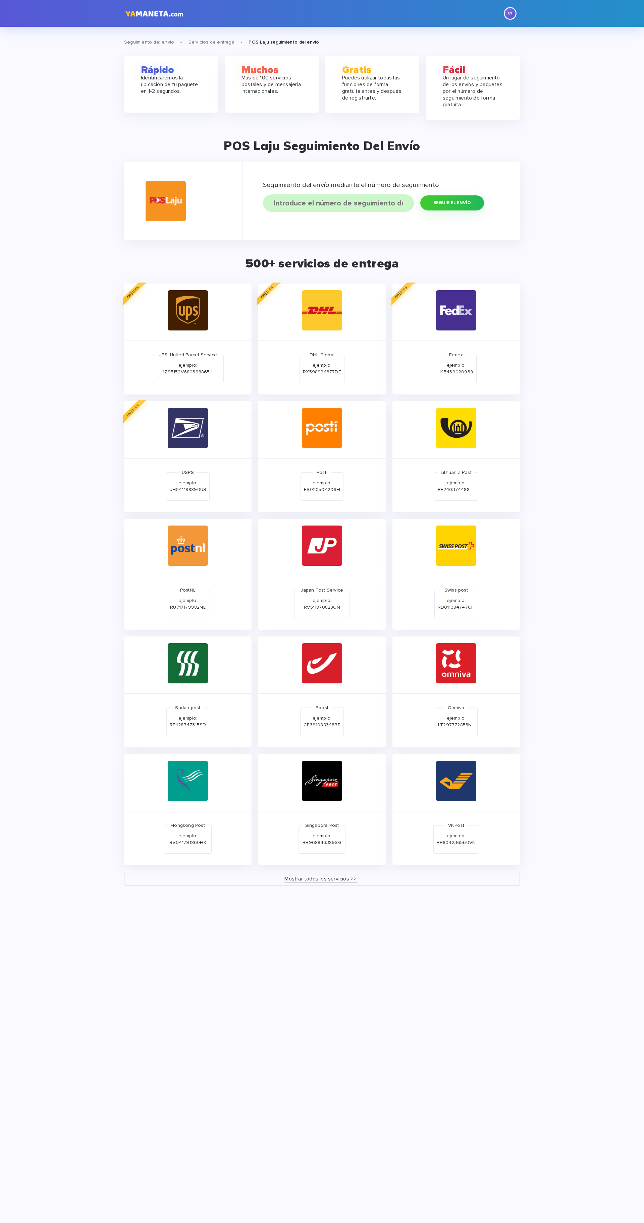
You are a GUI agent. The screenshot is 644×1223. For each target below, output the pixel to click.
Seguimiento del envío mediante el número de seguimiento (351, 185)
